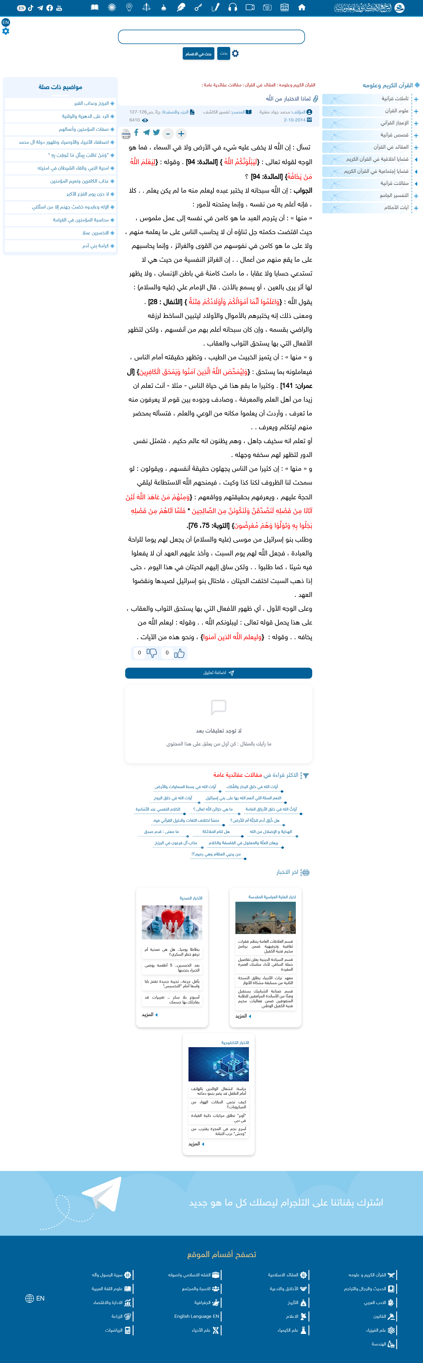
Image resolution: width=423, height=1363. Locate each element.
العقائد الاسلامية (283, 1275)
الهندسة (379, 1344)
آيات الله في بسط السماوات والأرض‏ (185, 787)
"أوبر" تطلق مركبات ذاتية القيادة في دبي (218, 1118)
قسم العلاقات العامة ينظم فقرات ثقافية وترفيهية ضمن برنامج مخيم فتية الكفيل (265, 946)
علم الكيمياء (288, 1330)
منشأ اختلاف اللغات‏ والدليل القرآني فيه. (186, 820)
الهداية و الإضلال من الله (271, 831)
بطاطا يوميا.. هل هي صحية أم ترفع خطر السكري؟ (172, 952)
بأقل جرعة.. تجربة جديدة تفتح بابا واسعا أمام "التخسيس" (172, 984)
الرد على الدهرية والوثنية (85, 116)
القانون (380, 1317)
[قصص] (94, 9)
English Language (193, 1317)
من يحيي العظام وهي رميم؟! (216, 854)
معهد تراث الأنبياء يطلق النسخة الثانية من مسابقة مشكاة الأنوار (265, 981)
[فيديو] (250, 9)
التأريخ (293, 1303)
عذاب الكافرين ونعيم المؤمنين (79, 181)
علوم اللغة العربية (107, 1289)
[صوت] (232, 8)
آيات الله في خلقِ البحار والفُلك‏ (252, 787)
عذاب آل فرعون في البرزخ (176, 843)
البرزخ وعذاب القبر (91, 104)
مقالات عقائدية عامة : (221, 85)
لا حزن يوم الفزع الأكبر (87, 194)
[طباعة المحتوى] (126, 134)
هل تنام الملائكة (216, 831)
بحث (223, 53)
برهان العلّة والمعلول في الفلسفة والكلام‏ (243, 843)
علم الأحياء (201, 1330)
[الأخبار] (284, 9)
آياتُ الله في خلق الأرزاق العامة (271, 809)
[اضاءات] (129, 9)
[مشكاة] (163, 9)
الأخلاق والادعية (284, 1289)
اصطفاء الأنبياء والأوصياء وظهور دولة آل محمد (64, 142)
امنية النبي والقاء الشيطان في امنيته (73, 168)
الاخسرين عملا (95, 233)
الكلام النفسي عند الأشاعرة (158, 809)
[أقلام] (215, 9)
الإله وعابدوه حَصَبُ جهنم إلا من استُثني (70, 207)
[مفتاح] (198, 9)
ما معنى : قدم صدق (161, 831)
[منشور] (146, 9)
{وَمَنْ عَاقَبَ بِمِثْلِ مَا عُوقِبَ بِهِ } (78, 155)
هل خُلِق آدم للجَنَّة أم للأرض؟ (254, 820)
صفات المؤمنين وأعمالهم (84, 129)
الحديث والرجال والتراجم (365, 1289)
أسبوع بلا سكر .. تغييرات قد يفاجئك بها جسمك (172, 1000)
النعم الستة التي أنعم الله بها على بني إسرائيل (243, 798)
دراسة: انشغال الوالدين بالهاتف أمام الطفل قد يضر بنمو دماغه (218, 1091)
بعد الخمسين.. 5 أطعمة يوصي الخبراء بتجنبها (172, 968)
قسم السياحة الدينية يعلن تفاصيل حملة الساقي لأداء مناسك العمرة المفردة (265, 964)
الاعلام (292, 1317)
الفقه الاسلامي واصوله (189, 1275)
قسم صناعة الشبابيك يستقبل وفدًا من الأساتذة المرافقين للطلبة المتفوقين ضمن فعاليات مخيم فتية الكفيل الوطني (265, 998)
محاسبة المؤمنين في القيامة (81, 220)
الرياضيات (114, 1330)
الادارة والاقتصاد (108, 1303)
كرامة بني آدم (96, 246)
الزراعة (117, 1317)
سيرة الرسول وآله (107, 1275)
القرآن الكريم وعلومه (388, 86)
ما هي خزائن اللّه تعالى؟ (213, 809)
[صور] (267, 9)
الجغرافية (203, 1303)
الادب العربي (375, 1303)
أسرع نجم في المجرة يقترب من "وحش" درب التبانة (218, 1131)
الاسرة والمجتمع (196, 1289)
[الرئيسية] (302, 9)
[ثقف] (112, 9)
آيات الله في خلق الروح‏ (173, 798)
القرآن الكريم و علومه (367, 1275)
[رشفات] (181, 9)
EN (6, 23)
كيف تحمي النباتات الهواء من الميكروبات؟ (218, 1105)
